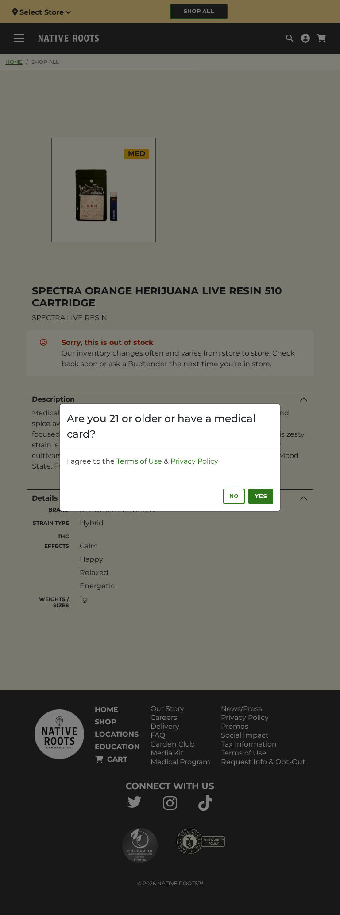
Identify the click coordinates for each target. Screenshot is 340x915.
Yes (261, 496)
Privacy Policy (194, 461)
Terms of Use (139, 461)
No (234, 496)
